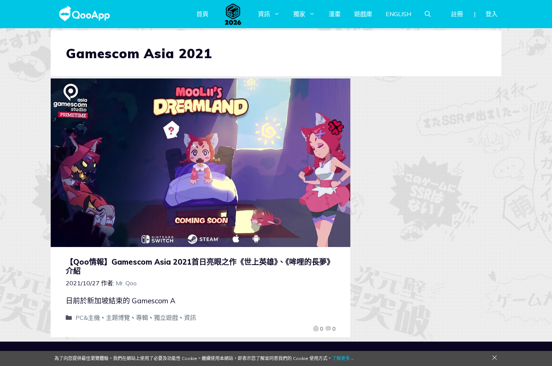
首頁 (202, 14)
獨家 (299, 14)
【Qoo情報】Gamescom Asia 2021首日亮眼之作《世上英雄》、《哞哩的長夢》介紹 (200, 266)
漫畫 (335, 14)
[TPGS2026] (233, 14)
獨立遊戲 (166, 317)
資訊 (264, 14)
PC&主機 (87, 317)
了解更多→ (343, 358)
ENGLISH (398, 14)
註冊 (457, 14)
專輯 (142, 317)
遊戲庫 (363, 14)
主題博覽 (118, 317)
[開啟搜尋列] (427, 14)
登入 (492, 14)
